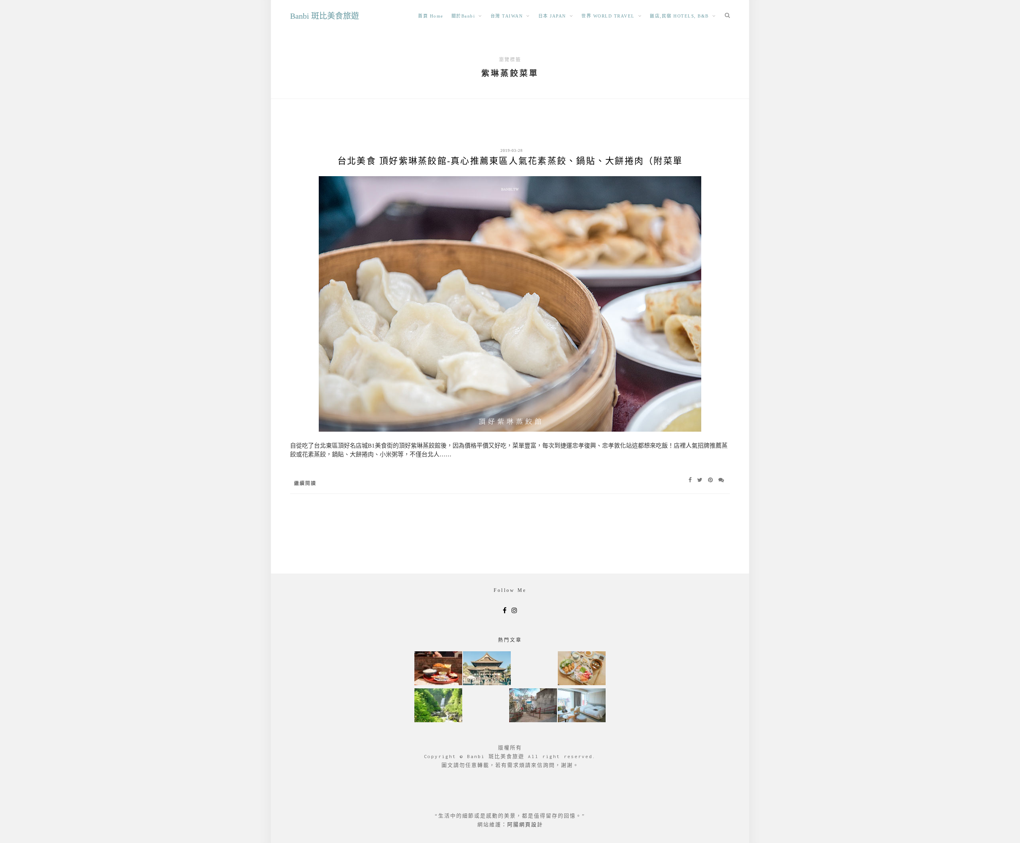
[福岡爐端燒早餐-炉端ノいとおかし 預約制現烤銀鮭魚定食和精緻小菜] (438, 669)
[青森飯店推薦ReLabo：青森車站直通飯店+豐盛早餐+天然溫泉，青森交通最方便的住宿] (582, 706)
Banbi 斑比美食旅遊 (324, 16)
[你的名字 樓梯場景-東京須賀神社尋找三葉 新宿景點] (533, 706)
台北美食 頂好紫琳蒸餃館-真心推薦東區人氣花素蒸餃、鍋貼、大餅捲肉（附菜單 (510, 161)
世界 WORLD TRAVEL (608, 16)
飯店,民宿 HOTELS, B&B (679, 16)
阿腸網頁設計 (525, 824)
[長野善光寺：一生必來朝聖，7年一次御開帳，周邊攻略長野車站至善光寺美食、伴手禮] (487, 669)
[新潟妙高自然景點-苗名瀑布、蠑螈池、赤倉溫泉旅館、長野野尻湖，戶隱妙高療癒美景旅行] (438, 706)
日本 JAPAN (552, 16)
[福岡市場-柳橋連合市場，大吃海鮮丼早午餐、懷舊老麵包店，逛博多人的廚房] (582, 669)
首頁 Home (430, 16)
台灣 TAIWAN (506, 16)
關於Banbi (463, 16)
